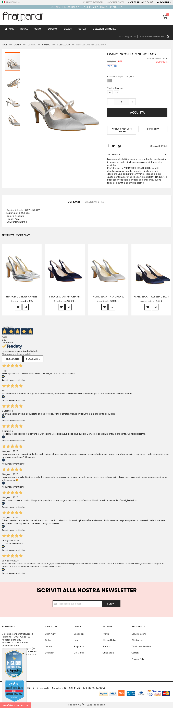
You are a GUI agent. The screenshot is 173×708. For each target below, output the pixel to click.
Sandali (46, 44)
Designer (49, 652)
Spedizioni (79, 634)
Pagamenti (79, 646)
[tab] (74, 202)
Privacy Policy (138, 659)
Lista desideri (94, 2)
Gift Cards (79, 652)
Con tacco (63, 44)
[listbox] (138, 81)
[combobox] (144, 36)
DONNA (17, 44)
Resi (76, 640)
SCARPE (31, 44)
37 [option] (110, 92)
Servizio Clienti (138, 634)
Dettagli (74, 201)
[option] (109, 80)
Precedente (12, 358)
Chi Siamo (137, 640)
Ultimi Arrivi (50, 634)
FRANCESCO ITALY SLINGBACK (151, 296)
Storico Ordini (109, 640)
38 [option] (116, 92)
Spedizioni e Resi (95, 201)
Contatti (135, 652)
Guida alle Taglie (158, 146)
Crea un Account (142, 2)
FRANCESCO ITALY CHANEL (21, 296)
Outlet (48, 640)
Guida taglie (108, 652)
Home (4, 44)
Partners (107, 646)
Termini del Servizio (141, 646)
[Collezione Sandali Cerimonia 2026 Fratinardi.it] (86, 8)
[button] (12, 80)
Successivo (33, 358)
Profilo (106, 634)
